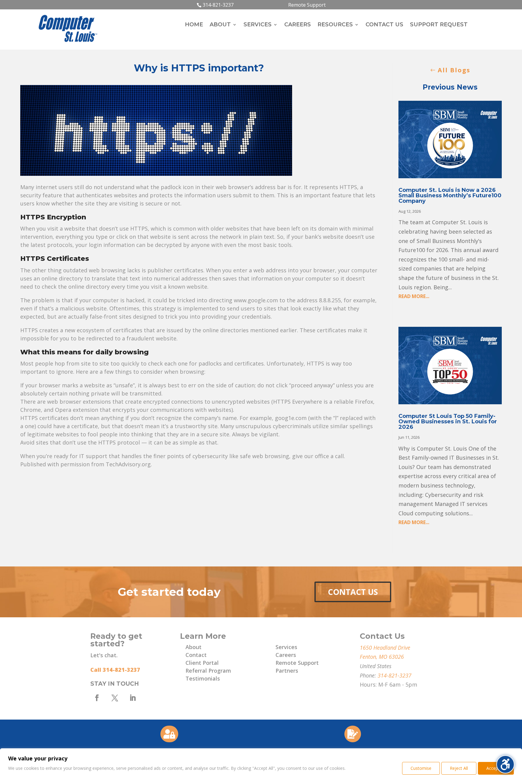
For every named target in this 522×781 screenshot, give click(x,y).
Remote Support (307, 5)
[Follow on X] (114, 697)
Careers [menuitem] (297, 25)
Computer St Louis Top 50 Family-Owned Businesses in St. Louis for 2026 (447, 421)
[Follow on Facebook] (97, 697)
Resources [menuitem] (335, 25)
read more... (413, 296)
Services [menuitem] (257, 25)
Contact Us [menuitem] (384, 25)
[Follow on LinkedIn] (132, 697)
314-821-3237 (218, 5)
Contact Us (353, 591)
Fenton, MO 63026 (382, 656)
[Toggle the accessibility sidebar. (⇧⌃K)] (505, 764)
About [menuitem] (220, 25)
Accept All (495, 768)
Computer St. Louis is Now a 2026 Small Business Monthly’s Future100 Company (449, 195)
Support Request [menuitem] (439, 25)
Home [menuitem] (194, 25)
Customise (421, 768)
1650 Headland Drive (385, 647)
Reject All (459, 768)
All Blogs (454, 70)
